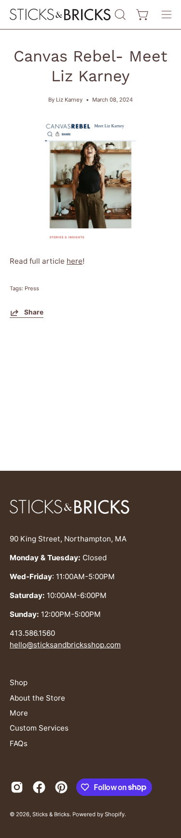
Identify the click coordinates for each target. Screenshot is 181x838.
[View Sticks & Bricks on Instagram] (17, 787)
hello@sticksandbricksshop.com (65, 644)
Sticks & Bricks (51, 814)
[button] (119, 14)
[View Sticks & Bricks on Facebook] (39, 787)
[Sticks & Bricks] (60, 15)
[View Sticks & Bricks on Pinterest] (61, 787)
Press (32, 288)
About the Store (37, 698)
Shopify (115, 814)
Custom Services (39, 728)
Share (33, 312)
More (19, 713)
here (75, 261)
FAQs (19, 743)
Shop (19, 682)
